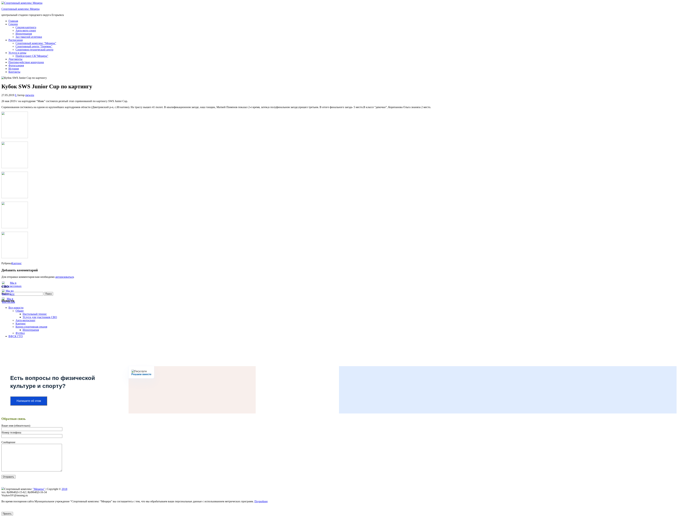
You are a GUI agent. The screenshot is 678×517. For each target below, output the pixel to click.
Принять (7, 513)
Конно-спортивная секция (31, 326)
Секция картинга (26, 27)
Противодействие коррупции (26, 62)
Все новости (15, 307)
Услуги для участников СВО (40, 317)
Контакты (14, 71)
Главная (13, 20)
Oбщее (20, 310)
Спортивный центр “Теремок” (34, 46)
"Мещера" (39, 489)
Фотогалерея (16, 65)
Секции (13, 24)
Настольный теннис (35, 313)
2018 (64, 489)
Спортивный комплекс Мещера (20, 8)
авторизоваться (64, 276)
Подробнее (261, 501)
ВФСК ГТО (15, 336)
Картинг (16, 263)
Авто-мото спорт (26, 30)
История (13, 68)
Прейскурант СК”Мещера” (32, 55)
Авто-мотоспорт (25, 320)
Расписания (15, 40)
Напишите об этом (29, 400)
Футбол (20, 333)
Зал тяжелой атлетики (29, 36)
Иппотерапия (24, 33)
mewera (29, 95)
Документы (15, 59)
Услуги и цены (17, 52)
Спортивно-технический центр (34, 49)
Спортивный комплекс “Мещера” (36, 43)
